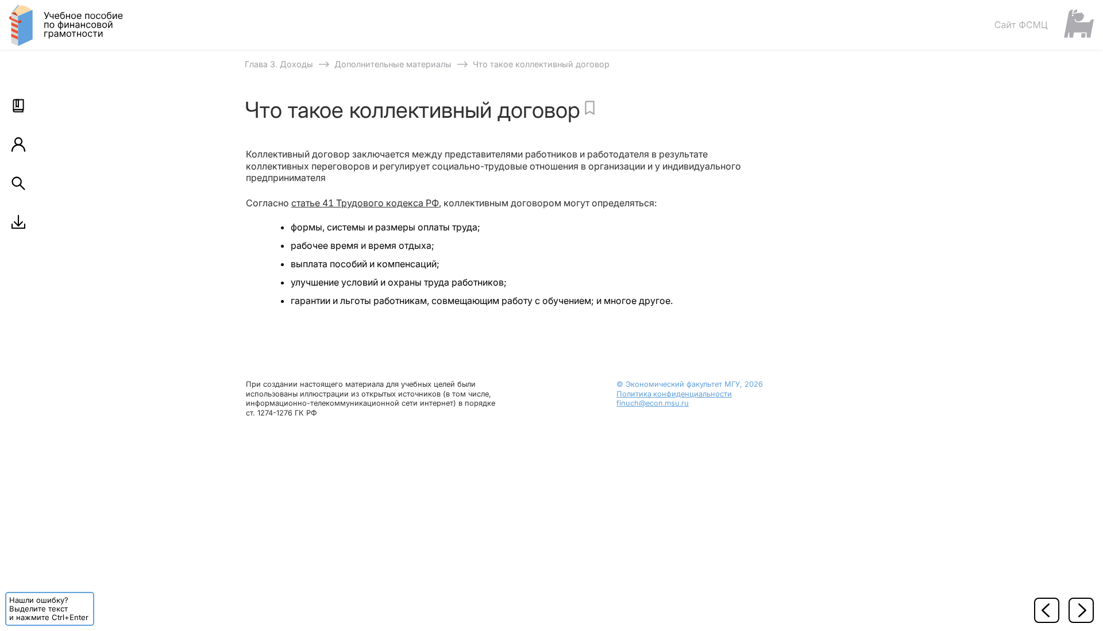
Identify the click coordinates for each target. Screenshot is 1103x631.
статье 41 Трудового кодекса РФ (365, 203)
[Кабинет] (18, 144)
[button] (18, 106)
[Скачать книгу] (18, 222)
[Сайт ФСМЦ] (1044, 24)
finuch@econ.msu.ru (652, 403)
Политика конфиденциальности (674, 394)
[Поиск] (18, 183)
